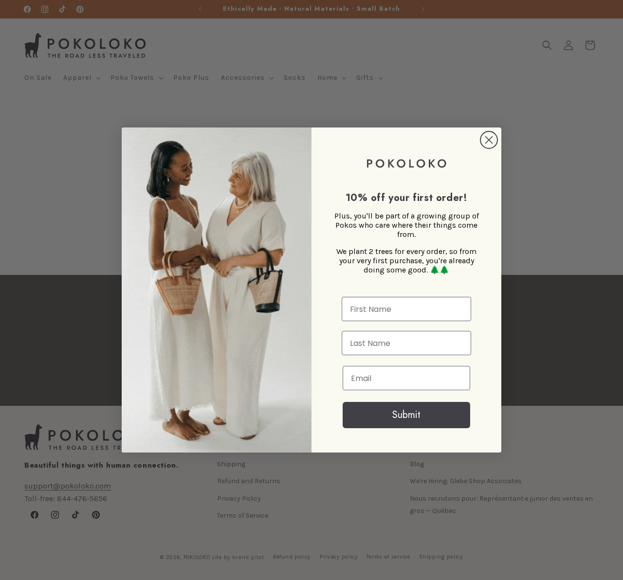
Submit (406, 415)
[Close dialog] (488, 139)
